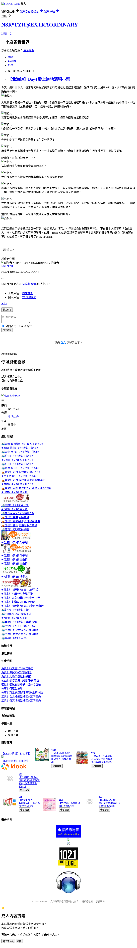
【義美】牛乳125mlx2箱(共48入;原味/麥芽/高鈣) (29, 803)
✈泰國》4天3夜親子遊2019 (17, 484)
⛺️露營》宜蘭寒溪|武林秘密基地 (20, 521)
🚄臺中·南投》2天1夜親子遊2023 (20, 452)
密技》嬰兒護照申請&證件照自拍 (21, 684)
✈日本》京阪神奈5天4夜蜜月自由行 (22, 605)
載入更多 (7, 310)
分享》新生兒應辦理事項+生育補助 (22, 692)
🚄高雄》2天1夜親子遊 (15, 505)
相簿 (10, 57)
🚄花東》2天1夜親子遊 (15, 529)
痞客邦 (26, 284)
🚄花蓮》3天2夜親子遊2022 (17, 456)
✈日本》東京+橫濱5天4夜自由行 (20, 597)
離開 (19, 941)
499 (20, 774)
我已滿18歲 (8, 941)
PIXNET (43, 901)
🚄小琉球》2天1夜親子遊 (16, 613)
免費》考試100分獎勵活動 (16, 672)
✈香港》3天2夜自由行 (14, 559)
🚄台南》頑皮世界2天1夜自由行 (20, 630)
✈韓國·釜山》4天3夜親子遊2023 (20, 448)
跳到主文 (6, 33)
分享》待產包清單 (12, 688)
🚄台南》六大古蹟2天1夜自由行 (20, 634)
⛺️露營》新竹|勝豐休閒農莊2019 (20, 472)
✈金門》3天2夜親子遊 (14, 618)
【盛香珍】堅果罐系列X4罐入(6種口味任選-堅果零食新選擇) (101, 759)
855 (100, 797)
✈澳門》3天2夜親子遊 (14, 576)
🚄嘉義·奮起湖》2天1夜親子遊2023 (22, 443)
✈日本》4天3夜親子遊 (14, 492)
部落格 (12, 61)
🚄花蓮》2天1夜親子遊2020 (17, 464)
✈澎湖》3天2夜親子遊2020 (17, 460)
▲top (4, 303)
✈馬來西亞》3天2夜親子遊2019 (19, 476)
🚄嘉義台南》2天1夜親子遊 (17, 513)
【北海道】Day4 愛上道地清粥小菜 (39, 79)
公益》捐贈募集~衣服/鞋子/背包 (20, 680)
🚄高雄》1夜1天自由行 (15, 638)
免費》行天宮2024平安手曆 (17, 668)
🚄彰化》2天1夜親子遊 (15, 609)
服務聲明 (100, 901)
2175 (61, 800)
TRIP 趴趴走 (29, 297)
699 (20, 797)
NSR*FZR (7, 266)
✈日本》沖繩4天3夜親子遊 (17, 593)
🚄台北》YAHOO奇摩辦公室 (18, 626)
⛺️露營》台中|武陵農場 (15, 517)
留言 (33, 284)
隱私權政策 (87, 901)
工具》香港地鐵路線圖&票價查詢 (21, 700)
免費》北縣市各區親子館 (16, 676)
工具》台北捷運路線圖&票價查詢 (21, 696)
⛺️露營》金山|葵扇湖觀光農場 (19, 525)
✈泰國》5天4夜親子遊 (14, 509)
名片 (10, 65)
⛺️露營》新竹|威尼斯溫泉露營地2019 (23, 480)
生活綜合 (28, 50)
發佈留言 (7, 330)
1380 (53, 750)
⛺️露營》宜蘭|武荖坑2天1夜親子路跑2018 (26, 488)
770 (93, 753)
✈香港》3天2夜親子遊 (14, 542)
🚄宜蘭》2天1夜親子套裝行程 (19, 622)
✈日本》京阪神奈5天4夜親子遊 (19, 589)
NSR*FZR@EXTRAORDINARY (39, 25)
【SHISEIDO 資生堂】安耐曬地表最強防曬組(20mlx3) (109, 803)
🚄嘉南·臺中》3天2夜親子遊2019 (20, 468)
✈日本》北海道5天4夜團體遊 (18, 601)
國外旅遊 (27, 293)
